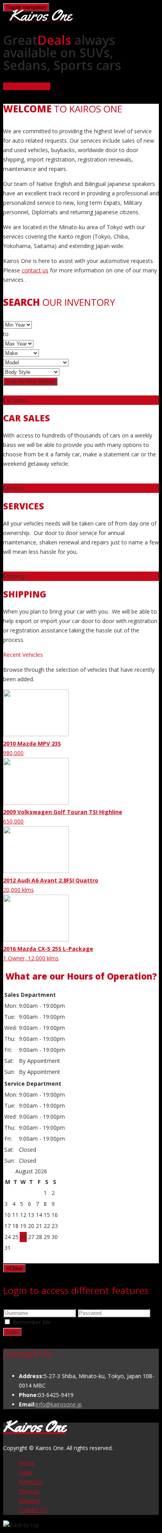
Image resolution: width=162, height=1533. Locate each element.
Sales (25, 1472)
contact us (35, 270)
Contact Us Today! (26, 86)
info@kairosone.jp (59, 1404)
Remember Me (32, 1322)
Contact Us (33, 1510)
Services (29, 1491)
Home (27, 1463)
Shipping (29, 1500)
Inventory (31, 1481)
